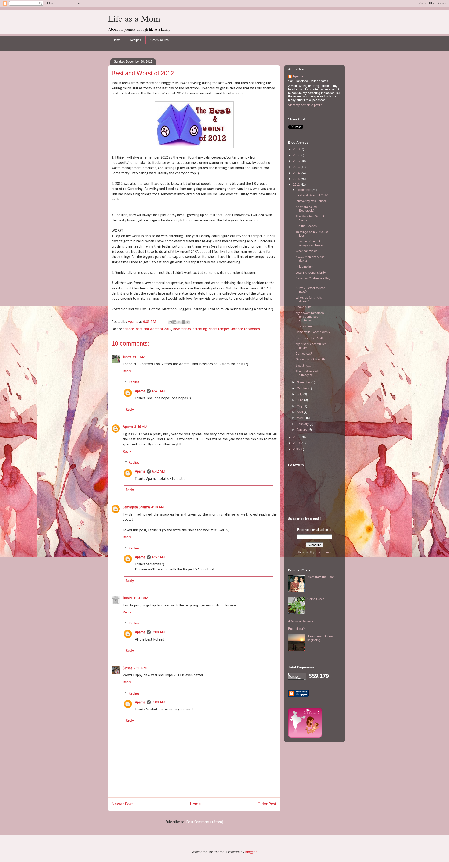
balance (128, 329)
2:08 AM (158, 632)
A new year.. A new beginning (320, 638)
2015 (297, 167)
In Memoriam (304, 266)
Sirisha (127, 668)
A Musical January (300, 621)
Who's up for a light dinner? (309, 299)
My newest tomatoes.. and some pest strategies (311, 316)
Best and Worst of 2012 (312, 195)
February (303, 424)
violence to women (245, 329)
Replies (134, 382)
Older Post (267, 804)
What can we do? (307, 251)
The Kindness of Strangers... (307, 373)
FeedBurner (323, 552)
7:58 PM (140, 668)
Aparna (140, 391)
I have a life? (304, 307)
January (302, 429)
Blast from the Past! (309, 338)
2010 (297, 443)
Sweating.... (304, 365)
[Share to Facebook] (183, 322)
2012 (297, 184)
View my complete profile (305, 105)
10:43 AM (141, 598)
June (300, 400)
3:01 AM (138, 357)
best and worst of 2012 (153, 329)
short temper (219, 329)
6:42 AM (158, 472)
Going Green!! (316, 599)
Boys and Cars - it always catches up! (310, 243)
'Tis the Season (306, 226)
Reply (127, 371)
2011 (297, 437)
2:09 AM (158, 702)
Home (117, 40)
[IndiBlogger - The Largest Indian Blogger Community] (305, 736)
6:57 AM (158, 557)
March (301, 418)
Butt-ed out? (304, 353)
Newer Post (122, 804)
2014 (297, 173)
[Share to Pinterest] (188, 322)
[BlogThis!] (174, 322)
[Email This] (170, 322)
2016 (297, 161)
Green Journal (159, 40)
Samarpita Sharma (136, 507)
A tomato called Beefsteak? (306, 208)
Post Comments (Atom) (204, 822)
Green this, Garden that (311, 359)
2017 (297, 155)
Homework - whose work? (313, 332)
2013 (297, 179)
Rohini (127, 598)
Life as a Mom (134, 18)
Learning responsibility (311, 272)
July (300, 394)
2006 (297, 449)
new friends (182, 329)
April (300, 412)
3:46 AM (140, 427)
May (300, 406)
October (302, 388)
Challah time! (304, 326)
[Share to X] (179, 322)
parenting (200, 329)
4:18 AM (157, 507)
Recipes (135, 40)
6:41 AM (158, 391)
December (304, 190)
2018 (297, 149)
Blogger (251, 852)
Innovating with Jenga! (311, 201)
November (304, 382)
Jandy (127, 357)
